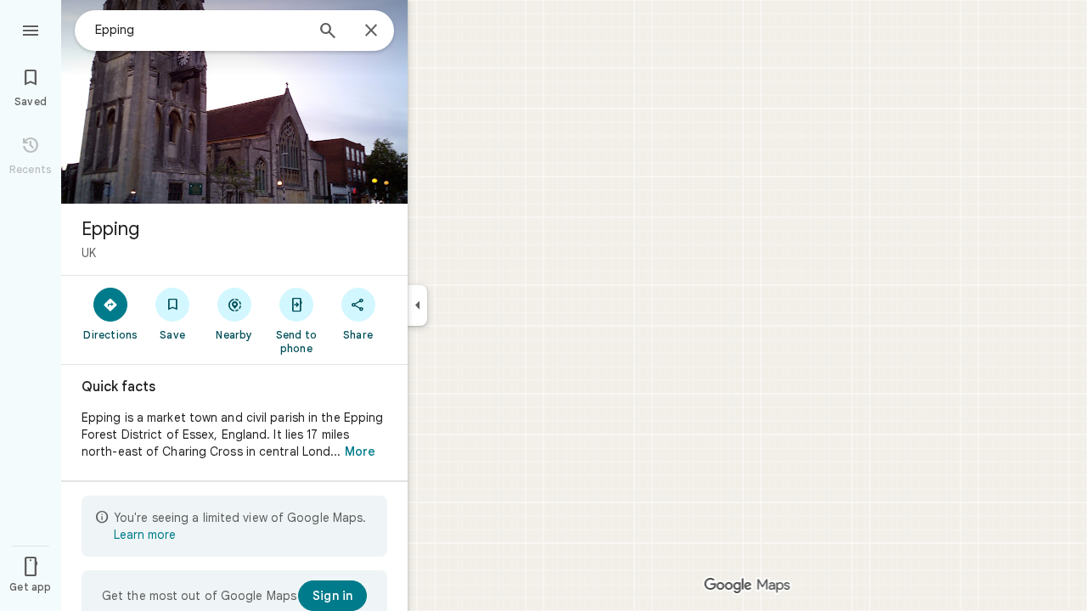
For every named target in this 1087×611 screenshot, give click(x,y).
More (360, 451)
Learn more (145, 534)
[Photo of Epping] (234, 102)
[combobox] (199, 30)
